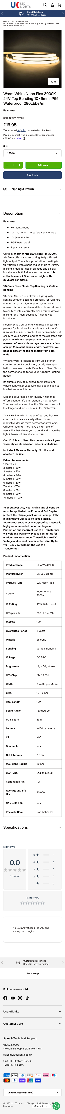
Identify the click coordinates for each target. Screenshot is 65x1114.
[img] (15, 870)
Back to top (32, 973)
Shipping (21, 130)
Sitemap (30, 1103)
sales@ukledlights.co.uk (17, 1054)
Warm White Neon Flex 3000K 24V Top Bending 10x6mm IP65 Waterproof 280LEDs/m (31, 25)
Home (6, 22)
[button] (59, 5)
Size (5, 146)
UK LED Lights (17, 1103)
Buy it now (32, 175)
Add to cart (44, 165)
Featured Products (20, 22)
